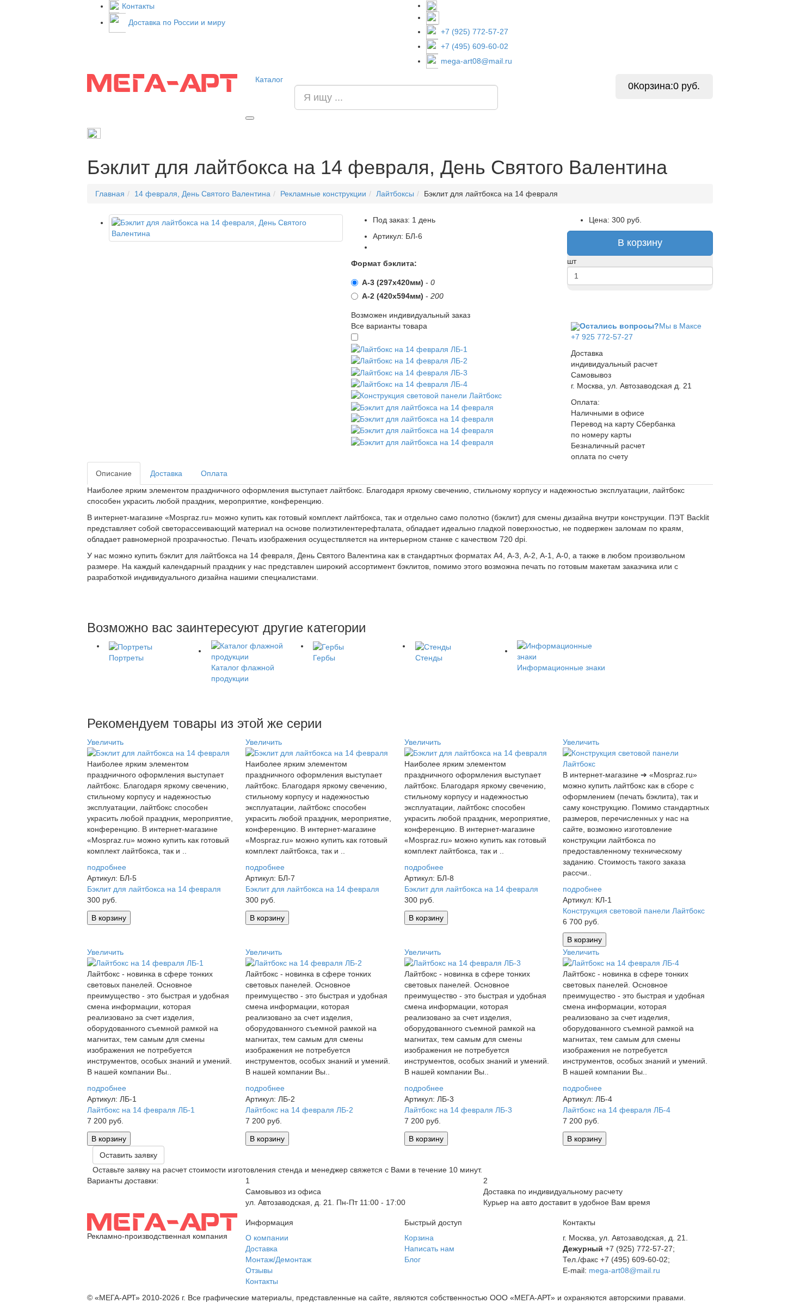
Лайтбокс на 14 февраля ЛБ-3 (458, 1110)
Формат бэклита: (384, 263)
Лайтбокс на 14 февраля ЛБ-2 (299, 1110)
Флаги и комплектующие (358, 133)
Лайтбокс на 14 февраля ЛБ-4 (616, 1110)
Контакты (138, 6)
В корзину (640, 242)
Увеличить (105, 742)
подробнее (106, 867)
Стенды (481, 133)
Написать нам (429, 1248)
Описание (114, 473)
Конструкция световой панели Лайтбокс (634, 910)
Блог (412, 1259)
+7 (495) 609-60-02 (474, 46)
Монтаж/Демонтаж (278, 1259)
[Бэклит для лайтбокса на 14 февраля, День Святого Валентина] (226, 228)
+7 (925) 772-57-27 (474, 31)
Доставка (166, 473)
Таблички (528, 133)
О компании (266, 1237)
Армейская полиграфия (260, 133)
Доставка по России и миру (176, 22)
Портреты (433, 133)
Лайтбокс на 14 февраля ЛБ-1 (141, 1110)
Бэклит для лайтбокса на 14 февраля (154, 889)
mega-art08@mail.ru (476, 61)
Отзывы (259, 1270)
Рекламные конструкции (673, 133)
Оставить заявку (128, 1155)
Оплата (214, 473)
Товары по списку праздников (152, 133)
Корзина (419, 1237)
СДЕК (605, 133)
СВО (570, 133)
